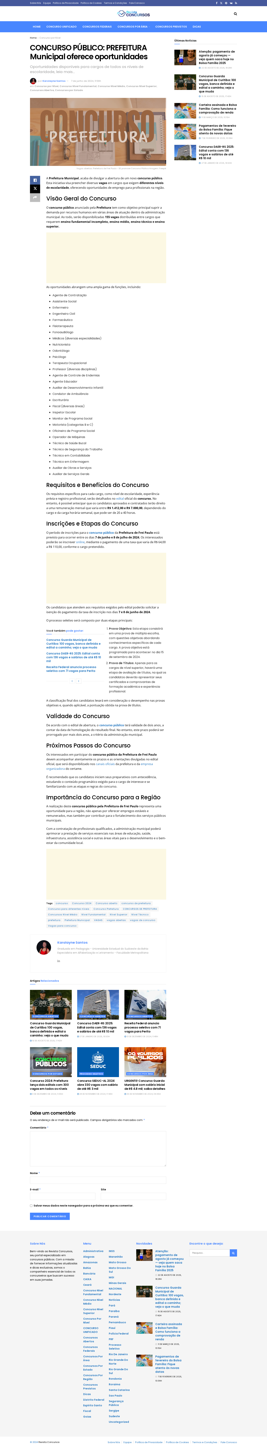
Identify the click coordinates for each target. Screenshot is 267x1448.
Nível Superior (118, 914)
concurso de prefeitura (136, 903)
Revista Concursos (49, 1442)
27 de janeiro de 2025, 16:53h (94, 1036)
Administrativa (93, 1251)
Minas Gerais (117, 1283)
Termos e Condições (115, 3)
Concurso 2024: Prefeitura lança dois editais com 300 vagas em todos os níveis (49, 1085)
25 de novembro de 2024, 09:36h (143, 1093)
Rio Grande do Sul (118, 1371)
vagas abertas (116, 920)
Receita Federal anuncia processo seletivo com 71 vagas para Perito (71, 669)
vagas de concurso (142, 920)
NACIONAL (115, 1288)
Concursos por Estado (69, 90)
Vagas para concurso (62, 925)
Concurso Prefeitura (106, 908)
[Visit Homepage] (133, 14)
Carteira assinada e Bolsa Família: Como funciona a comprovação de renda (218, 108)
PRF (111, 1339)
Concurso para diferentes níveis (68, 908)
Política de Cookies (91, 3)
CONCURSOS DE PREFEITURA (140, 908)
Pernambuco (117, 1322)
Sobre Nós (35, 3)
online (80, 542)
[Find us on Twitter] (221, 3)
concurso (62, 903)
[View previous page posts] (72, 681)
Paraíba (114, 1311)
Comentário (39, 1127)
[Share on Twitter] (35, 189)
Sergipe (114, 1410)
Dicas (197, 26)
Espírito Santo (92, 1405)
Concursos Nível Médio (62, 914)
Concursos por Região (93, 1377)
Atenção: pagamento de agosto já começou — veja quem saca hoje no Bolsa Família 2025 (217, 57)
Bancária (89, 1273)
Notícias (114, 1300)
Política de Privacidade (65, 3)
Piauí (112, 1328)
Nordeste (115, 1294)
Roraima (114, 1384)
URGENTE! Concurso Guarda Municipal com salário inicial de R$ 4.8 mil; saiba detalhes (144, 1085)
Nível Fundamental (94, 914)
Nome (35, 1173)
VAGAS (98, 920)
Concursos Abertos (42, 90)
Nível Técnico (140, 914)
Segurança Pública (116, 1403)
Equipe (47, 3)
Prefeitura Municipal (77, 920)
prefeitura (54, 920)
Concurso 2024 (82, 903)
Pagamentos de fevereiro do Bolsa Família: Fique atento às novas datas (217, 129)
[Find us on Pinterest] (226, 3)
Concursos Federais (97, 26)
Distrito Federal (93, 1400)
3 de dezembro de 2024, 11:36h (47, 1093)
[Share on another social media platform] (35, 197)
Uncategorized (119, 1422)
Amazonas (90, 1262)
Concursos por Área (132, 26)
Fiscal (87, 1411)
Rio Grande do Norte (118, 1362)
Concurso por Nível (49, 37)
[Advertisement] (106, 257)
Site (103, 1189)
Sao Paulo (115, 1395)
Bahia (87, 1268)
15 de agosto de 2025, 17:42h (47, 1040)
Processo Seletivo (91, 1073)
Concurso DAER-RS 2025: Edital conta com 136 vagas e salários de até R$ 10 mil (73, 657)
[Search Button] (235, 13)
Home (37, 26)
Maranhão (116, 1257)
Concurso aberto (106, 903)
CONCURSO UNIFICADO (61, 26)
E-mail (35, 1189)
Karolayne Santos (54, 81)
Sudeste (114, 1416)
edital (120, 499)
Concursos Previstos (171, 26)
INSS (112, 1251)
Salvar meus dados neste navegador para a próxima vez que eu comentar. (83, 1205)
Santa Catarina (119, 1390)
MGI (111, 1277)
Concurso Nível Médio (111, 86)
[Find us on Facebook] (216, 3)
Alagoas (88, 1257)
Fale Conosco (137, 3)
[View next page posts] (78, 681)
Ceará (87, 1285)
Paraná (114, 1317)
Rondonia (115, 1379)
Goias (87, 1416)
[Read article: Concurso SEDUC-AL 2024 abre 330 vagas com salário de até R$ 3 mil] (98, 1062)
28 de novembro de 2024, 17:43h (95, 1093)
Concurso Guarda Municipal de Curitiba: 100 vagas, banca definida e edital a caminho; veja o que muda (73, 643)
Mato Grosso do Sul (120, 1270)
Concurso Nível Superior (141, 86)
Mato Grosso (117, 1262)
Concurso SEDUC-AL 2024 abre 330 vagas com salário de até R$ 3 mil (97, 1085)
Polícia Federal (119, 1333)
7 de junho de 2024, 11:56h (86, 81)
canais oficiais (105, 764)
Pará (112, 1305)
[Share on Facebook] (35, 180)
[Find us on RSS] (236, 3)
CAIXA (87, 1279)
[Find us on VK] (231, 3)
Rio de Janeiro (118, 1354)
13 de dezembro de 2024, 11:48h (142, 1036)
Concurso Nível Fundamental (78, 86)
